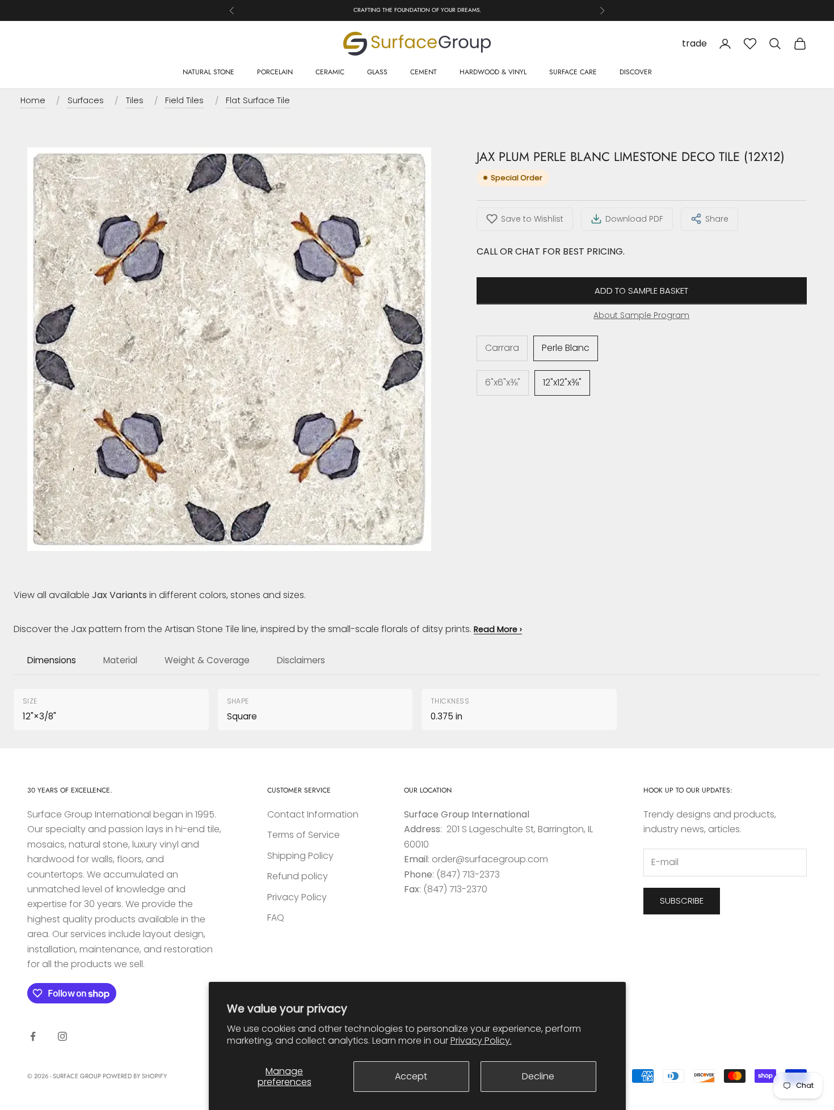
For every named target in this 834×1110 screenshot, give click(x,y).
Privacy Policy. (481, 1040)
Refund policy (297, 876)
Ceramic (329, 72)
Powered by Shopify (135, 1076)
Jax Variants (119, 594)
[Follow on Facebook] (33, 1036)
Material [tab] (120, 660)
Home (32, 100)
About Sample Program (641, 315)
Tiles (135, 100)
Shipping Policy (300, 855)
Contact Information (313, 814)
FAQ (275, 917)
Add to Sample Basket (641, 290)
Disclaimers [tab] (301, 660)
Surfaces (86, 100)
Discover (636, 72)
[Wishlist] (750, 43)
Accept (411, 1076)
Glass (377, 72)
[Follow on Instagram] (62, 1036)
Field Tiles (184, 100)
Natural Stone (208, 72)
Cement (423, 72)
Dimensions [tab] (51, 660)
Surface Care (573, 72)
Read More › (498, 629)
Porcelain (275, 72)
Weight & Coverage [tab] (207, 660)
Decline (538, 1076)
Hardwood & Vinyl (493, 72)
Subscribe (682, 900)
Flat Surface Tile (258, 100)
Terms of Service (303, 834)
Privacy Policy (297, 897)
